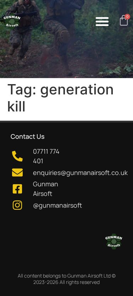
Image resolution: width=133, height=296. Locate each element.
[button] (102, 21)
